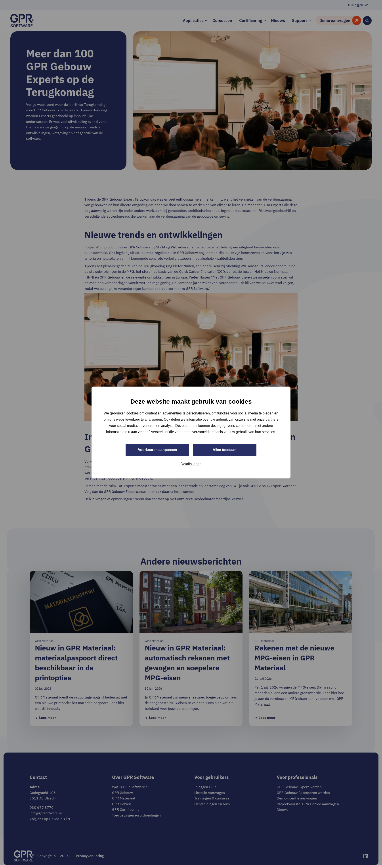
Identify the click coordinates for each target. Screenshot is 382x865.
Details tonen (191, 464)
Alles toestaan (225, 450)
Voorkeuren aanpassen (157, 450)
